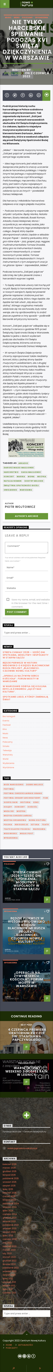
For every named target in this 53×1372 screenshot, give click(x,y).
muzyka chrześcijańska (18, 815)
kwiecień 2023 (9, 1246)
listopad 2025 (9, 1174)
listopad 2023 (9, 1221)
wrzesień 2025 (9, 1182)
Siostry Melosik (33, 481)
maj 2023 (7, 1242)
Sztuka (6, 746)
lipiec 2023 (8, 1235)
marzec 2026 (9, 1167)
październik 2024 (11, 1203)
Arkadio (23, 463)
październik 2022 (11, 1267)
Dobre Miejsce (34, 784)
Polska (8, 824)
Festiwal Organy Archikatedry (22, 798)
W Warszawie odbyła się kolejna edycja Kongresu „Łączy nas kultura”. (24, 689)
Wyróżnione (8, 767)
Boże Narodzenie (13, 784)
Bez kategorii (9, 716)
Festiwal (6, 725)
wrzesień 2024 (10, 1207)
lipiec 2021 (7, 1289)
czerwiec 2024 (10, 1214)
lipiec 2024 (8, 1210)
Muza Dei (9, 811)
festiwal (9, 789)
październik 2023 (11, 1225)
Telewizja (7, 750)
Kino (5, 729)
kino (36, 802)
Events (6, 720)
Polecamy (27, 17)
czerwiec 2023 (10, 1239)
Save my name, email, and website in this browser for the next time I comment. (31, 599)
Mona (31, 476)
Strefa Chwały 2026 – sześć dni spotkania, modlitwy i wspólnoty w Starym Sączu (25, 655)
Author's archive (26, 516)
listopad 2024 (9, 1199)
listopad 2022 (9, 1264)
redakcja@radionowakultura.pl (22, 1148)
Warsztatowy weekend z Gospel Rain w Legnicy (26, 1071)
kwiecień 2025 (9, 1192)
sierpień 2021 (9, 1285)
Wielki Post (26, 833)
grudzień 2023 (9, 1217)
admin (8, 898)
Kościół (32, 807)
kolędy (8, 807)
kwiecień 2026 (10, 1164)
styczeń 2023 (9, 1257)
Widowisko (10, 833)
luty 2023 (7, 1253)
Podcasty (12, 1347)
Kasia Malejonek (31, 472)
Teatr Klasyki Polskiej (17, 829)
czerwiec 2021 (9, 1292)
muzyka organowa (15, 820)
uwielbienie (10, 490)
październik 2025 (11, 1178)
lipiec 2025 (8, 1189)
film (45, 798)
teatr (45, 824)
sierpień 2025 (9, 1185)
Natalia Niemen (13, 481)
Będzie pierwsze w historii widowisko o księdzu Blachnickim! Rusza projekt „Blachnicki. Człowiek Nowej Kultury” (26, 666)
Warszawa (26, 490)
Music (8, 17)
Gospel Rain (11, 802)
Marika (21, 476)
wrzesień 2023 (9, 1228)
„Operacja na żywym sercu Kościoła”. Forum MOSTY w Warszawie (21, 678)
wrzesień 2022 (9, 1271)
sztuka (35, 824)
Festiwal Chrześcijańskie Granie (23, 793)
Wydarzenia (41, 17)
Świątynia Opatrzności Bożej (21, 485)
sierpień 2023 (9, 1232)
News (17, 17)
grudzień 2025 (9, 1171)
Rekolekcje (21, 824)
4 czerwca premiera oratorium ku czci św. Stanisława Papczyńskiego (27, 1034)
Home (9, 1344)
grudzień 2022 (9, 1260)
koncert (9, 476)
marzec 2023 (9, 1249)
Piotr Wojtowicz (22, 71)
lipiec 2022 (8, 1278)
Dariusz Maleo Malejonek (19, 467)
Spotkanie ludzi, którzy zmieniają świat (25, 698)
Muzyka (41, 476)
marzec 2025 (9, 1196)
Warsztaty (8, 754)
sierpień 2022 (9, 1274)
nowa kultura (37, 820)
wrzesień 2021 (9, 1282)
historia (25, 802)
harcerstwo (11, 472)
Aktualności (25, 1344)
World (5, 759)
